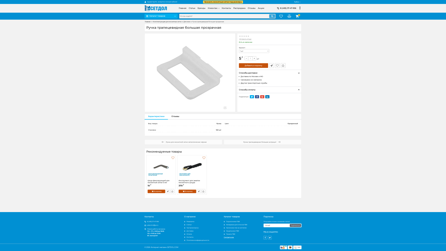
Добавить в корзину (253, 65)
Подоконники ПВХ (233, 221)
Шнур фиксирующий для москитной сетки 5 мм (158, 183)
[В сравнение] (283, 65)
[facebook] (265, 237)
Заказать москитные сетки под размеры (223, 2)
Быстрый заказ (271, 65)
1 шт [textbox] (241, 51)
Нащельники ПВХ (232, 231)
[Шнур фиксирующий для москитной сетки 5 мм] (161, 168)
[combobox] (254, 51)
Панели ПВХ (230, 234)
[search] (272, 16)
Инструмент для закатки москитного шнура (189, 183)
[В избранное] (277, 65)
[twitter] (270, 237)
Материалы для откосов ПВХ (236, 225)
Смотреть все (229, 237)
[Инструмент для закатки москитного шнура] (192, 168)
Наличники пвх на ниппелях (236, 228)
